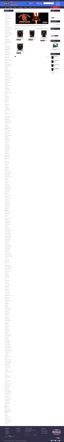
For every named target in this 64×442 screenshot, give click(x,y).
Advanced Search (57, 17)
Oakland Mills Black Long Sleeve (20, 51)
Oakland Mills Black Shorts (32, 38)
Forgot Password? (53, 37)
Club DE (35, 7)
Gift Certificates (20, 7)
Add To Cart (18, 39)
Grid (17, 28)
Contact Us (30, 7)
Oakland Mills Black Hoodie (20, 38)
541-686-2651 (31, 3)
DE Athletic (13, 440)
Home (5, 7)
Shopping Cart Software (23, 440)
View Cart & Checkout (55, 25)
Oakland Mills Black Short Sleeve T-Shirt (43, 38)
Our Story (25, 7)
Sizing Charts (10, 7)
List (18, 28)
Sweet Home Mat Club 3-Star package (55, 49)
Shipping (15, 7)
